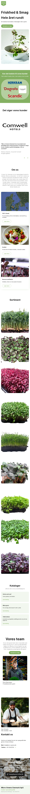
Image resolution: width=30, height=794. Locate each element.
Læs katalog (6, 599)
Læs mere (6, 221)
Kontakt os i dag (7, 26)
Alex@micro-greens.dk (10, 745)
